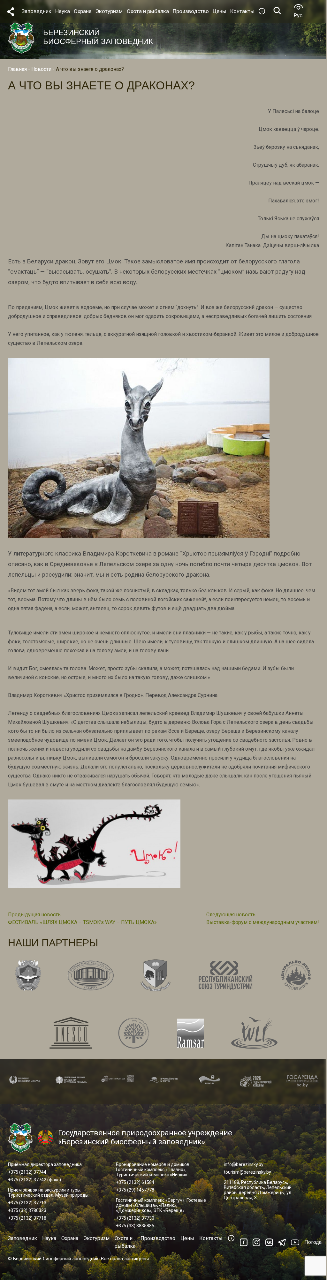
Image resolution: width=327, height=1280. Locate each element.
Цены (187, 1238)
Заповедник (22, 1238)
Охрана (69, 1238)
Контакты (211, 1238)
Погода (313, 1242)
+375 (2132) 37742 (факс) (34, 1179)
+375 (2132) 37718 (27, 1218)
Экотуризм (96, 1238)
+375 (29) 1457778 (135, 1190)
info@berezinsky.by (243, 1164)
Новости (41, 69)
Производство (158, 1238)
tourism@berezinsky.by (247, 1172)
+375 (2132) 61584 (135, 1182)
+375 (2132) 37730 (135, 1218)
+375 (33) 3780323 (27, 1210)
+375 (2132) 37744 (27, 1172)
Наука (49, 1238)
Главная (17, 69)
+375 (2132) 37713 (27, 1202)
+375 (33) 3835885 (135, 1225)
